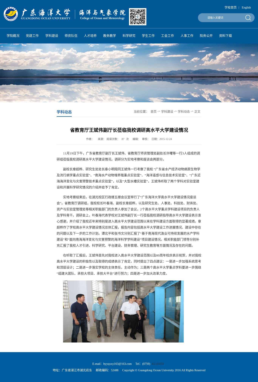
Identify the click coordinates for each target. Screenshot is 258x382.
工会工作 (167, 36)
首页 (154, 111)
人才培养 (90, 36)
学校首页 (231, 7)
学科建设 (51, 36)
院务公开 (206, 36)
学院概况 (13, 36)
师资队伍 (71, 36)
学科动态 (184, 111)
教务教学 (109, 36)
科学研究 (129, 36)
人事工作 (187, 36)
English (246, 7)
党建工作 (32, 36)
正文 (197, 111)
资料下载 (225, 36)
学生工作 (148, 36)
